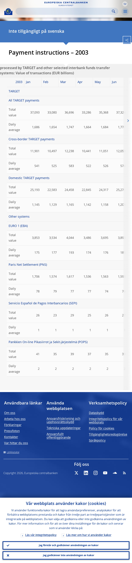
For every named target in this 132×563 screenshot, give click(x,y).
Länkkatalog (13, 452)
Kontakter (11, 437)
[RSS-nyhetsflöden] (124, 473)
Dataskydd (96, 413)
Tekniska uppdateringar (64, 428)
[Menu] (125, 11)
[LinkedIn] (86, 473)
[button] (125, 4)
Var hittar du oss (16, 443)
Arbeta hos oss (15, 419)
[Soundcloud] (115, 473)
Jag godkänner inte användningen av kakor (68, 555)
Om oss (9, 413)
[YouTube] (105, 473)
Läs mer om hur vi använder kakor (88, 535)
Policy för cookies (101, 428)
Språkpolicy (97, 440)
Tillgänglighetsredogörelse (108, 434)
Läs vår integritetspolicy (41, 535)
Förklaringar (12, 425)
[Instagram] (95, 473)
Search (113, 11)
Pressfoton (12, 431)
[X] (76, 473)
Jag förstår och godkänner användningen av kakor (68, 545)
